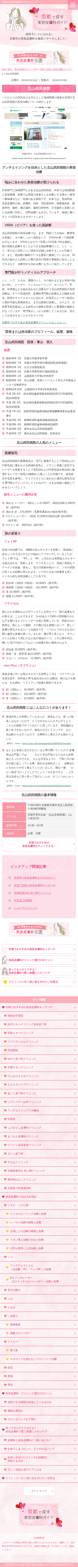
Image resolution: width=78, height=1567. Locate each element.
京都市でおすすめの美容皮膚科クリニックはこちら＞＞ (34, 322)
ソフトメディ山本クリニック (24, 1101)
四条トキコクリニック (21, 1032)
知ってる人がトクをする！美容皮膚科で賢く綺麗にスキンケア (26, 1429)
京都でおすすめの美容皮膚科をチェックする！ (39, 844)
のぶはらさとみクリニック (23, 1075)
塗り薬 (14, 1350)
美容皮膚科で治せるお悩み (21, 1196)
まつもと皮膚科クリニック (23, 1136)
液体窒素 (15, 1324)
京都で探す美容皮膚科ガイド (35, 1564)
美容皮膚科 (29, 58)
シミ (10, 1256)
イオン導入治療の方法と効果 (27, 1239)
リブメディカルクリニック (23, 1041)
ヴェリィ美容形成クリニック (24, 1144)
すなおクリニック (18, 1162)
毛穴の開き (14, 1290)
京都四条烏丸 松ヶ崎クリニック (32, 892)
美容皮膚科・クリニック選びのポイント (29, 1393)
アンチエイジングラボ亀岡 (23, 1110)
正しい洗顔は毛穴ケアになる (24, 1469)
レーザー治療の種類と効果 (25, 1222)
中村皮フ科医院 (23, 900)
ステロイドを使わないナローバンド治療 (33, 1359)
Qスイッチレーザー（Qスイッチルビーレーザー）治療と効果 (34, 1279)
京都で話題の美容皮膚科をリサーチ (35, 885)
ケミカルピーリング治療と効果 (28, 1213)
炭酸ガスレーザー (20, 1333)
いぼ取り (13, 1315)
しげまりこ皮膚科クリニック (24, 1127)
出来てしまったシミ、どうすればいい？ (31, 1448)
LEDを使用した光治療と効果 (27, 1248)
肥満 (10, 1376)
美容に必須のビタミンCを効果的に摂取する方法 (28, 1459)
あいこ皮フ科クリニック (22, 1093)
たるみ (11, 1307)
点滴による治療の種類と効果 (27, 1231)
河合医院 (13, 1050)
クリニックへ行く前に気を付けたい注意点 (30, 1478)
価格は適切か (15, 1410)
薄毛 (10, 1384)
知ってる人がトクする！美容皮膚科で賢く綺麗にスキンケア (29, 971)
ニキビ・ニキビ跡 (18, 1205)
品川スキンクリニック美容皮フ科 (27, 1024)
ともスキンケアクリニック (23, 1084)
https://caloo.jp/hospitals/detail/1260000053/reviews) (46, 743)
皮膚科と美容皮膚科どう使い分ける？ (30, 1440)
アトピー (13, 1341)
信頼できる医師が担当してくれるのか (30, 1402)
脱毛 (10, 1367)
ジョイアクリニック (25, 907)
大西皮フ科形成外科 (19, 1188)
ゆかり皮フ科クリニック (22, 1058)
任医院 (11, 1119)
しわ (10, 1298)
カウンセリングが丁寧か (22, 1419)
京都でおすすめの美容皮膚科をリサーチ (32, 949)
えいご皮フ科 (15, 1153)
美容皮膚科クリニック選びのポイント (31, 960)
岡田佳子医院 (15, 1015)
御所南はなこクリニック (22, 1179)
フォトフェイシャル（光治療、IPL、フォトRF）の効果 (30, 1267)
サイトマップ (39, 1490)
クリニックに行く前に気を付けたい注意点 (33, 981)
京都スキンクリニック (21, 1067)
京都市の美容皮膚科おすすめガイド (19, 2)
